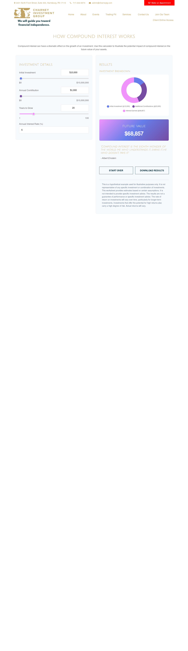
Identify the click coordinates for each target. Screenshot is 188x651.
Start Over (116, 170)
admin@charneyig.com (102, 2)
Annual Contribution (29, 90)
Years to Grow (26, 108)
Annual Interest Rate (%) (31, 123)
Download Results (152, 170)
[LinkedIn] (123, 2)
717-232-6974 (79, 2)
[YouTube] (131, 2)
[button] (71, 14)
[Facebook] (138, 2)
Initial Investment (27, 72)
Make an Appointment (161, 2)
